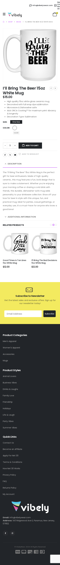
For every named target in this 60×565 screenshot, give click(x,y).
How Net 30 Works (11, 468)
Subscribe (49, 313)
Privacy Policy (9, 474)
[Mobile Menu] (4, 14)
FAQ (5, 481)
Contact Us (8, 442)
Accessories (8, 354)
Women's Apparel (11, 347)
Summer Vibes (10, 427)
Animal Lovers (9, 376)
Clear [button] (16, 133)
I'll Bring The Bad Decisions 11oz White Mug (15, 261)
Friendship (8, 402)
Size (5, 122)
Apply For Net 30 (10, 455)
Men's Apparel (9, 341)
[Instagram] (12, 533)
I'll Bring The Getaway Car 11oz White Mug (43, 261)
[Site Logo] (15, 15)
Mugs (5, 360)
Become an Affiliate (12, 449)
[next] (55, 88)
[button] (51, 225)
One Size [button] (16, 122)
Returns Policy (9, 487)
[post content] (16, 244)
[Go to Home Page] (3, 21)
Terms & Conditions (12, 462)
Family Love (8, 395)
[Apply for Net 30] (55, 5)
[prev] (51, 88)
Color (6, 128)
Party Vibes (8, 421)
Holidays (7, 408)
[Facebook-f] (5, 533)
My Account (9, 494)
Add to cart (32, 145)
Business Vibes (10, 382)
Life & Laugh (9, 414)
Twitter (10, 155)
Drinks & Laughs (10, 389)
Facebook (5, 155)
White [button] (14, 128)
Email (15, 155)
